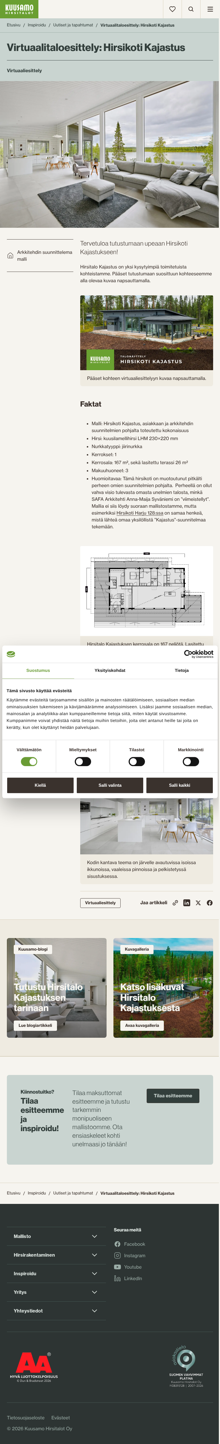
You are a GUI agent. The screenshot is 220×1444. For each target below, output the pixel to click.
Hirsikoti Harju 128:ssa (140, 513)
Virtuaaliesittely (100, 902)
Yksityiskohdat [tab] (110, 670)
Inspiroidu (37, 25)
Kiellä (40, 785)
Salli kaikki (179, 785)
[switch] (83, 760)
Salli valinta (110, 785)
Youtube (133, 1267)
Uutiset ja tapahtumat (73, 25)
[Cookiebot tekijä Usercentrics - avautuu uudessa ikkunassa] (188, 654)
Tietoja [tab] (182, 670)
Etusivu (13, 25)
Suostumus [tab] (38, 670)
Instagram (135, 1256)
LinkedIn (133, 1279)
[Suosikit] (172, 9)
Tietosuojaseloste (25, 1418)
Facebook (135, 1244)
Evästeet (60, 1418)
